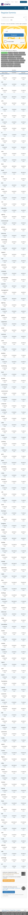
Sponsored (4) (5, 54)
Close (24, 914)
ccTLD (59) (16, 52)
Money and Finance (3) (19, 62)
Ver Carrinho (23, 1)
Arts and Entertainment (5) (19, 54)
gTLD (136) (10, 52)
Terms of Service (5, 910)
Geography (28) (5, 60)
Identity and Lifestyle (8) (14, 60)
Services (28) (17, 64)
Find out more (18, 914)
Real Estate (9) (10, 64)
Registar (16, 1)
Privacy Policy (13, 910)
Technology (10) (17, 66)
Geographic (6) (20, 58)
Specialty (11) (22, 52)
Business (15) (4, 56)
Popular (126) (4, 52)
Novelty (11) (4, 64)
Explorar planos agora (9, 880)
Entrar (12, 1)
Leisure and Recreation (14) (7, 62)
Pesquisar (14, 35)
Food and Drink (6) (12, 58)
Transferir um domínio (9, 892)
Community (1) (11, 56)
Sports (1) (11, 66)
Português (7, 1)
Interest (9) (22, 60)
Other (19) (11, 54)
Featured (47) (4, 58)
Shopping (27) (4, 66)
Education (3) (18, 56)
